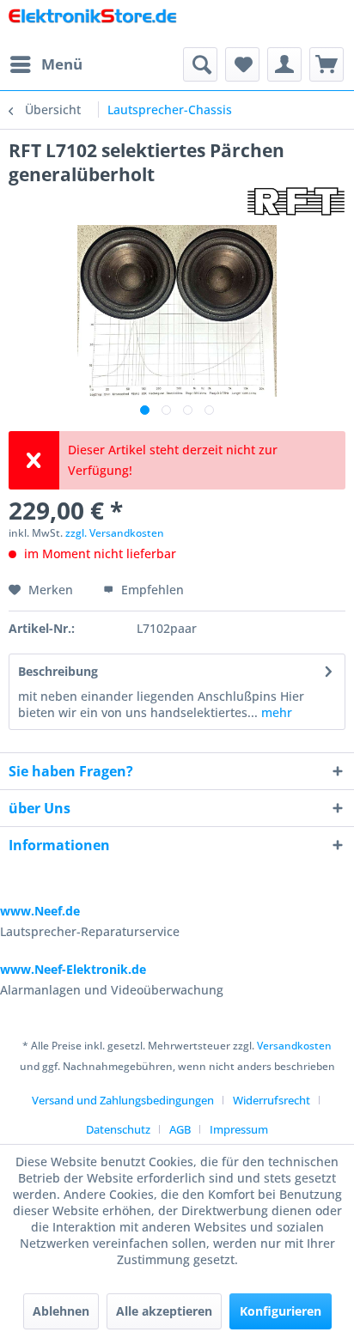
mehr (275, 712)
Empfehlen (151, 589)
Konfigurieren (280, 1311)
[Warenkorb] (326, 64)
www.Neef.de (40, 911)
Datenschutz (118, 1129)
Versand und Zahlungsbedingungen (123, 1100)
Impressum (239, 1129)
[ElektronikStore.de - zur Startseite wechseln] (93, 24)
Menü (61, 64)
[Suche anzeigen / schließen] (200, 64)
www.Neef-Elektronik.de (73, 969)
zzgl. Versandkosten (114, 533)
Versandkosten (294, 1045)
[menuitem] (45, 64)
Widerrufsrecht (271, 1100)
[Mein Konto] (284, 64)
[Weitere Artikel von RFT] (296, 201)
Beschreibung (58, 671)
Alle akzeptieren (164, 1311)
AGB (180, 1129)
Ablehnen (61, 1311)
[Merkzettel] (242, 64)
